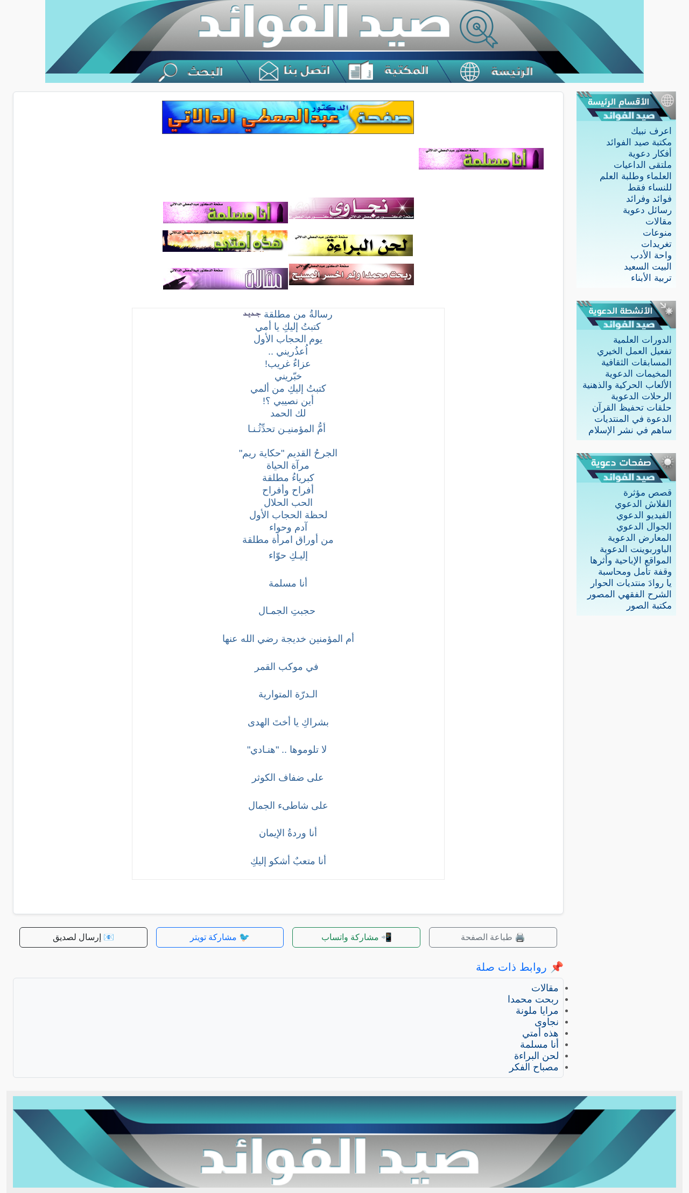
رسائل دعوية (647, 210)
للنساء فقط (650, 187)
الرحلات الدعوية (641, 396)
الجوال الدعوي (644, 526)
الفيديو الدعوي (644, 515)
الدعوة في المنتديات (633, 419)
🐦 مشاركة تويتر (220, 937)
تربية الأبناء (651, 278)
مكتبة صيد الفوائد (639, 142)
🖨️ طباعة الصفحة (493, 937)
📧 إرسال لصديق (83, 937)
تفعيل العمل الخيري (634, 351)
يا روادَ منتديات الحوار (631, 583)
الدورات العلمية (642, 340)
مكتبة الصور (649, 606)
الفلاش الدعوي (643, 504)
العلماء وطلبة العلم (636, 176)
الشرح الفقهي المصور (629, 594)
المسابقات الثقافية (636, 362)
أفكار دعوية (650, 154)
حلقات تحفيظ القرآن (632, 408)
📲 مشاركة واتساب (356, 937)
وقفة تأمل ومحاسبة (635, 572)
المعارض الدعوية (640, 538)
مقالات (658, 221)
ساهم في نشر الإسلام (630, 430)
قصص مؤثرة (647, 493)
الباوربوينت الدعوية (636, 549)
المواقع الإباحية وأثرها (631, 560)
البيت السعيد (648, 267)
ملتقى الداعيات (643, 165)
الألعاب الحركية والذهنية (627, 385)
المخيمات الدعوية (638, 374)
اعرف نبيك (651, 131)
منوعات (657, 233)
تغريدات (656, 244)
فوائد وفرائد (649, 199)
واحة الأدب (651, 255)
